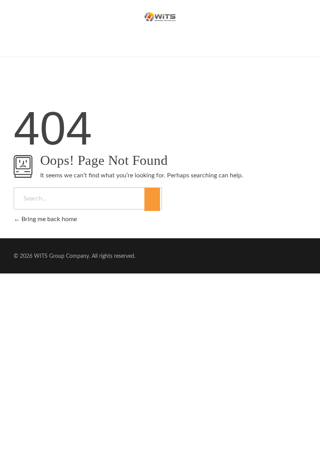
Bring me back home (48, 219)
